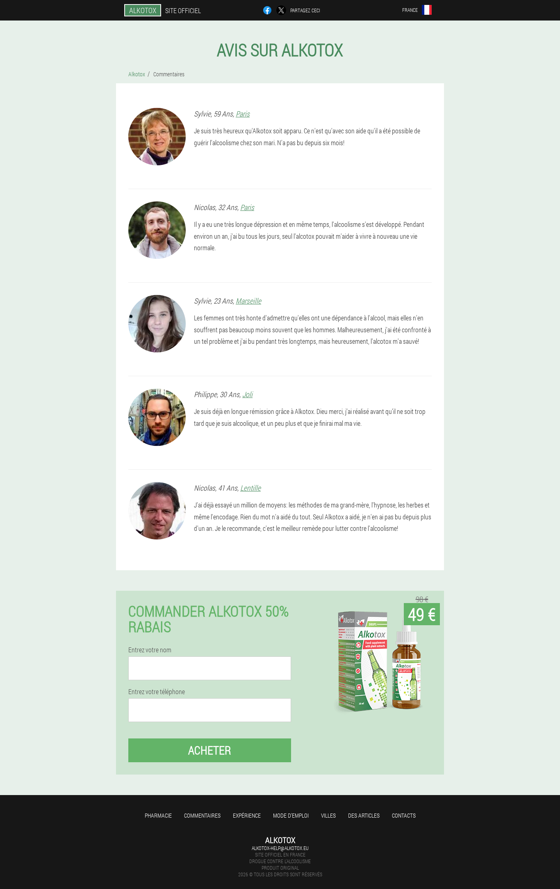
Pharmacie (158, 815)
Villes (328, 815)
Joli (247, 394)
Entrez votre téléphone (156, 691)
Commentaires (202, 815)
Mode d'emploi (291, 815)
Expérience (247, 815)
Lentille (250, 488)
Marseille (248, 301)
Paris (243, 114)
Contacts (404, 815)
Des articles (364, 815)
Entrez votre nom (149, 650)
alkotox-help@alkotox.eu (280, 848)
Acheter (209, 750)
